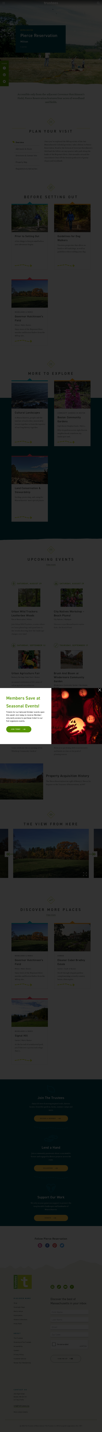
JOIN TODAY (16, 729)
